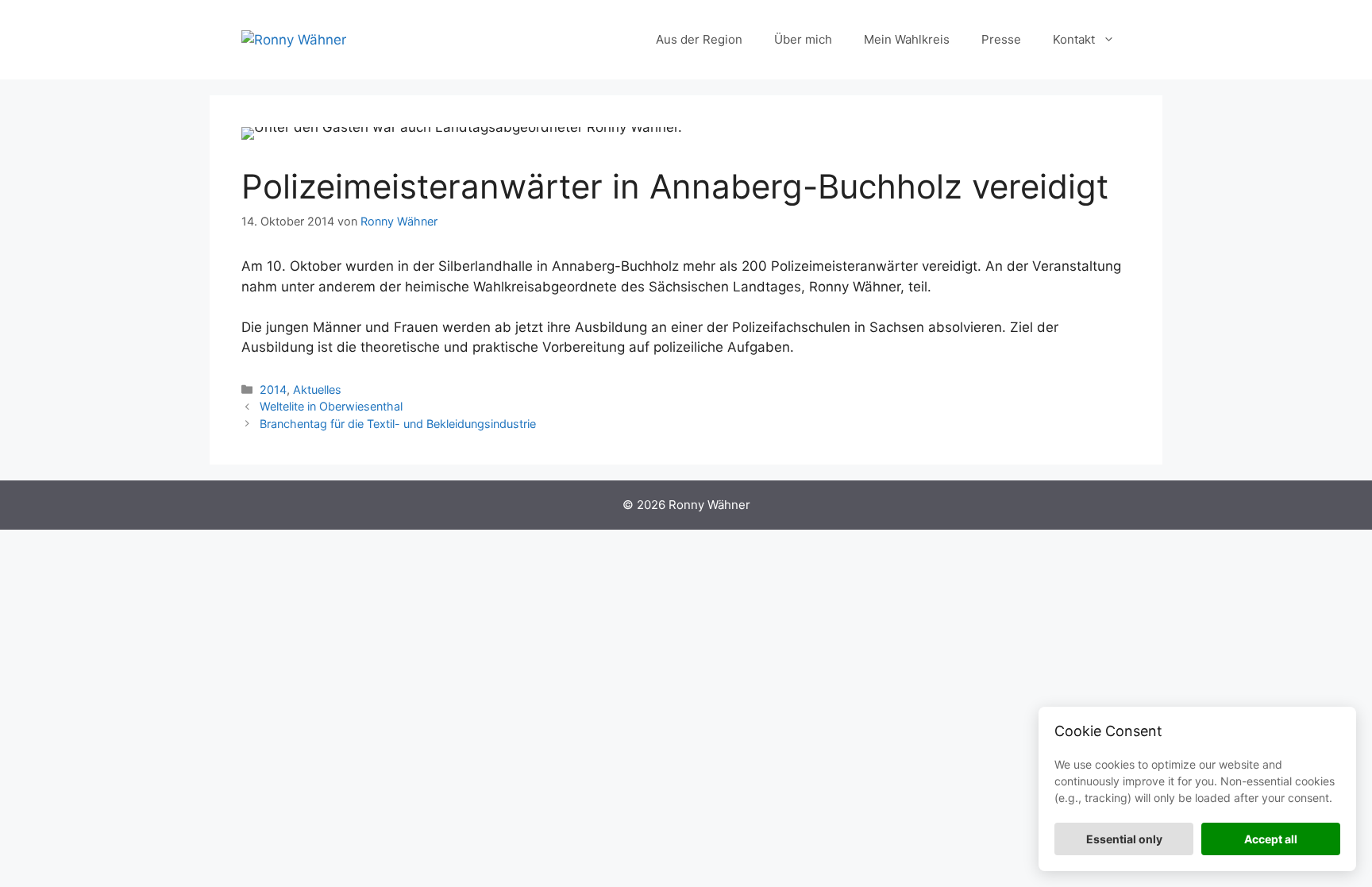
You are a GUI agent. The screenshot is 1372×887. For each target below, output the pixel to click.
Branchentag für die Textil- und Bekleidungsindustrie (398, 423)
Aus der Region (699, 39)
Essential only (1124, 839)
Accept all (1270, 839)
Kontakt (1074, 39)
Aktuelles (317, 389)
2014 (273, 389)
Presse (1001, 39)
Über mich (803, 39)
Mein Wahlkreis (907, 39)
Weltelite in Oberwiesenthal (331, 406)
